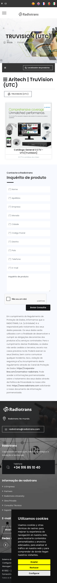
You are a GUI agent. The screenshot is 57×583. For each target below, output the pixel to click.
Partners (8, 491)
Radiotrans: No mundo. (19, 418)
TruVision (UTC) (19, 94)
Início (9, 42)
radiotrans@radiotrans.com (24, 429)
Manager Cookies (9, 566)
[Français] (44, 3)
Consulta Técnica (12, 505)
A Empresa (9, 486)
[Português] (49, 3)
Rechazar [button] (34, 567)
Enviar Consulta (38, 307)
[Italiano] (54, 3)
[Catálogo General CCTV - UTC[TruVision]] (28, 125)
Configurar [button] (34, 573)
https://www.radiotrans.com (25, 385)
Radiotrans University (14, 496)
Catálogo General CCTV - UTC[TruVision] (28, 151)
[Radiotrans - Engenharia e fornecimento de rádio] (28, 14)
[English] (38, 3)
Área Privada (10, 500)
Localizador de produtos (39, 67)
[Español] (33, 3)
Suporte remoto (12, 510)
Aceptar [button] (34, 562)
